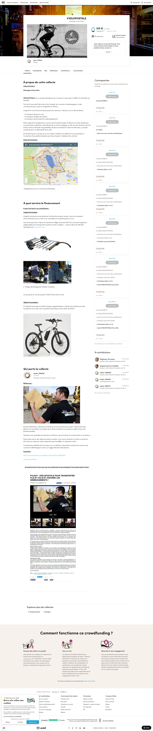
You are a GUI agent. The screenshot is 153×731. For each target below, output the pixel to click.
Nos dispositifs (87, 707)
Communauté (24, 2)
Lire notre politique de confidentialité (13, 716)
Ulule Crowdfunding (43, 696)
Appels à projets (88, 699)
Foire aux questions (42, 707)
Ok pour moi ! (33, 722)
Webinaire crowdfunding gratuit (46, 704)
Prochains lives (65, 699)
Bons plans (64, 701)
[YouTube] (84, 728)
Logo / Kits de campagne (44, 709)
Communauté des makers (69, 696)
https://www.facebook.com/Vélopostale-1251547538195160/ (44, 455)
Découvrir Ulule (110, 699)
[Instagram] (76, 728)
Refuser (8, 722)
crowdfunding (27, 659)
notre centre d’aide (89, 681)
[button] (4, 728)
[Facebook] (69, 728)
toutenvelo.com (39, 227)
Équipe (108, 704)
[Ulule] (50, 728)
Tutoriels (63, 707)
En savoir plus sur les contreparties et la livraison (108, 344)
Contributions (66, 71)
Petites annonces (65, 709)
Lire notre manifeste (108, 720)
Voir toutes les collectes (43, 701)
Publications (54, 71)
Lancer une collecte (12, 2)
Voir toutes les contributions (102, 393)
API (84, 709)
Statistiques (40, 712)
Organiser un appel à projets (91, 704)
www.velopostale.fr (30, 459)
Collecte (27, 71)
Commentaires (78, 71)
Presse (107, 707)
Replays (63, 712)
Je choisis (20, 722)
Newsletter (109, 709)
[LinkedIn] (80, 728)
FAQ (45, 71)
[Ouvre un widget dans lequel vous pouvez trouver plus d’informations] (146, 728)
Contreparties (37, 71)
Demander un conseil (67, 704)
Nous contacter (110, 701)
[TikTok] (72, 728)
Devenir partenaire (88, 701)
